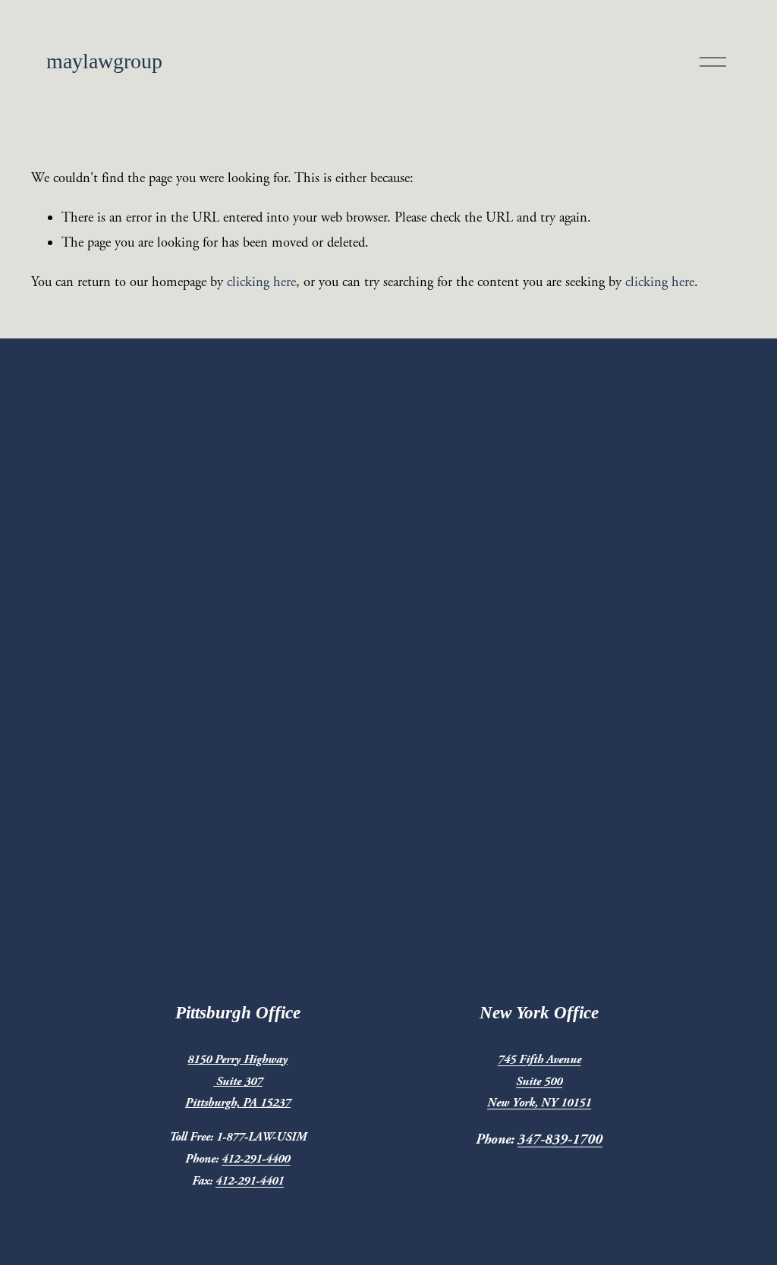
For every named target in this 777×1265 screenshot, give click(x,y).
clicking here (261, 282)
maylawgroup (104, 61)
